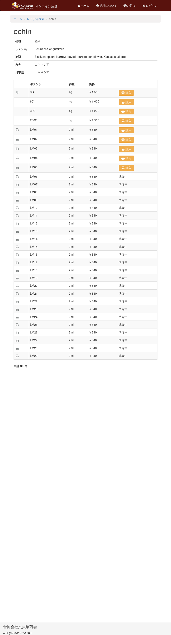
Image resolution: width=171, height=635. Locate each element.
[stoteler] (17, 129)
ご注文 (131, 5)
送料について (108, 5)
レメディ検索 (35, 19)
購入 (128, 92)
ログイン (151, 5)
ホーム (85, 5)
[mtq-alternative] (17, 92)
